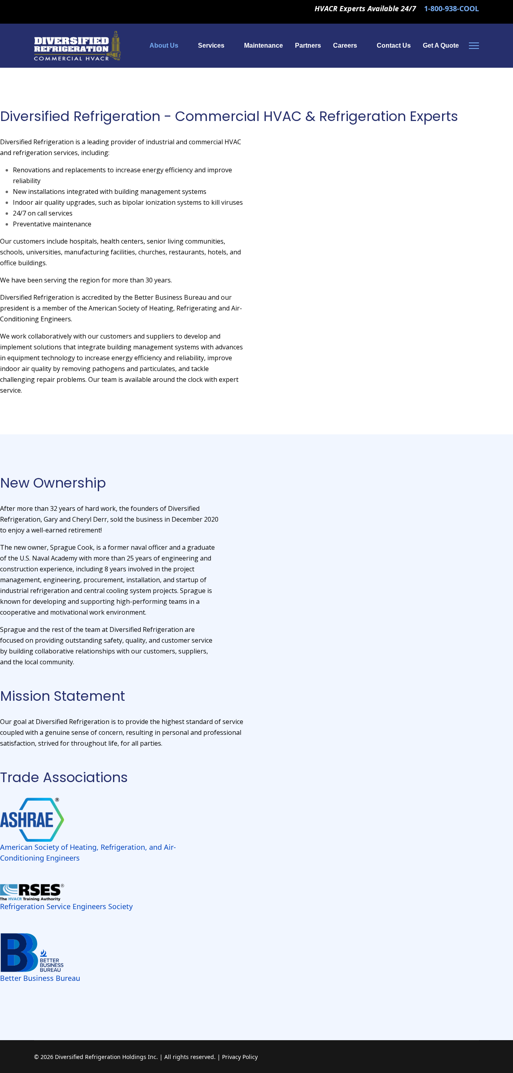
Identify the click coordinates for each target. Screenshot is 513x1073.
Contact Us (394, 45)
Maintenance (263, 45)
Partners (308, 45)
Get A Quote (441, 45)
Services (211, 45)
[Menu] (474, 46)
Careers (345, 45)
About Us (163, 45)
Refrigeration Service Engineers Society (66, 906)
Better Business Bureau (40, 978)
